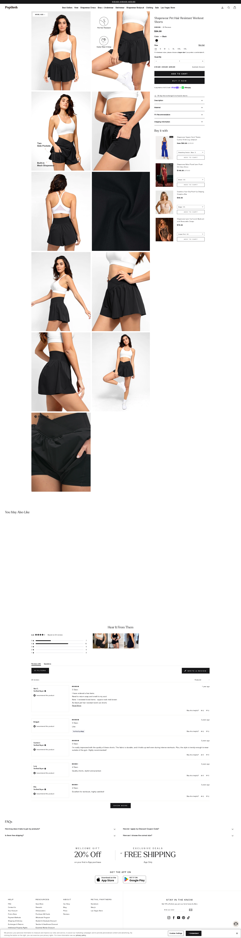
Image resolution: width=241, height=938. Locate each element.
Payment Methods (14, 917)
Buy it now (179, 81)
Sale (157, 7)
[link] (11, 7)
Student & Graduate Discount (46, 921)
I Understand (193, 933)
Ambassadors (40, 911)
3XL (185, 49)
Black (156, 40)
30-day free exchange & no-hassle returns (172, 96)
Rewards (39, 907)
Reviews (66, 914)
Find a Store (12, 914)
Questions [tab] (47, 664)
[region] (116, 640)
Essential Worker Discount (45, 928)
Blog (65, 907)
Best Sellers (67, 7)
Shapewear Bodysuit (135, 7)
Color (160, 36)
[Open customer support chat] (236, 924)
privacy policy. (81, 935)
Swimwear (119, 7)
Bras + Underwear (105, 7)
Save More (39, 904)
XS (156, 49)
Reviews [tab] (36, 664)
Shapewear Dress (88, 7)
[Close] (237, 933)
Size (179, 45)
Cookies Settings (175, 933)
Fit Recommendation (162, 115)
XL (174, 49)
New (76, 7)
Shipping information (162, 122)
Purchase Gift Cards (43, 914)
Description (158, 100)
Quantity (157, 57)
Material (157, 107)
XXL (179, 49)
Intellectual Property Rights (17, 928)
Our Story (66, 904)
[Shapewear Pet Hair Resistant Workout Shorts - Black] (3, 601)
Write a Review (198, 671)
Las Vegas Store (168, 7)
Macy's (93, 907)
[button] (61, 50)
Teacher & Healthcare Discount (47, 924)
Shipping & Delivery (15, 921)
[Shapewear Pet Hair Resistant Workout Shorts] (29, 558)
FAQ (9, 904)
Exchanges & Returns (16, 924)
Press (65, 911)
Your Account (12, 911)
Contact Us (12, 907)
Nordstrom (94, 904)
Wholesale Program (43, 917)
